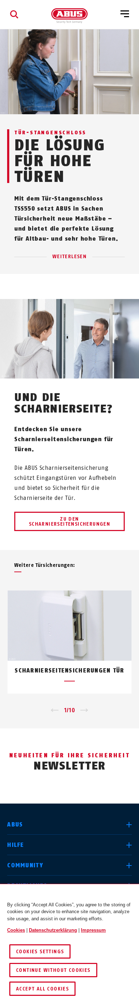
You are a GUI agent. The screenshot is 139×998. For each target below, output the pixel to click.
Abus (15, 824)
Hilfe (15, 845)
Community (25, 865)
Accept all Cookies (42, 989)
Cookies (16, 930)
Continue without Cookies (53, 970)
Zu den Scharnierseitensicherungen (69, 521)
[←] (55, 710)
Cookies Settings (40, 952)
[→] (84, 710)
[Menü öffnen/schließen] (124, 14)
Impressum (93, 930)
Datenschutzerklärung (53, 930)
